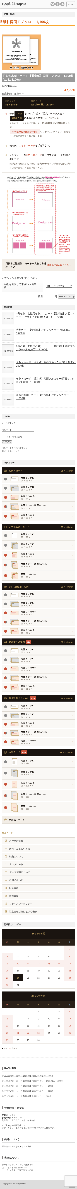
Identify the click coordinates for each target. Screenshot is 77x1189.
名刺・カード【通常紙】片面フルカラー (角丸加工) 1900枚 (45, 364)
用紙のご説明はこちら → (59, 265)
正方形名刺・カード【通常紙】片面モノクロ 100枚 (27, 1096)
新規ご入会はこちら (11, 451)
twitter (52, 4)
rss (62, 4)
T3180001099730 (25, 1170)
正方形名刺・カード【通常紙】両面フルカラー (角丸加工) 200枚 (33, 1081)
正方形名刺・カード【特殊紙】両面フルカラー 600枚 (28, 1091)
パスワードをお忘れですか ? (14, 448)
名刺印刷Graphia (19, 1184)
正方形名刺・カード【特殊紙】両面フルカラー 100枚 (28, 1076)
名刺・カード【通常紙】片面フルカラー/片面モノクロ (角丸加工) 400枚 (45, 380)
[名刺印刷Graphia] (17, 4)
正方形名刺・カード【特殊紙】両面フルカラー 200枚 (28, 1086)
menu (70, 4)
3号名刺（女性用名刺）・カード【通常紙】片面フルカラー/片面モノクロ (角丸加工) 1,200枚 (45, 315)
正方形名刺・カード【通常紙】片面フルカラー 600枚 (42, 396)
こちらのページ (27, 145)
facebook (57, 4)
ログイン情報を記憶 (13, 437)
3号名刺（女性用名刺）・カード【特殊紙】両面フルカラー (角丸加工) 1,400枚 (45, 348)
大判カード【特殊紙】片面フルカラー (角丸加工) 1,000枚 (45, 331)
